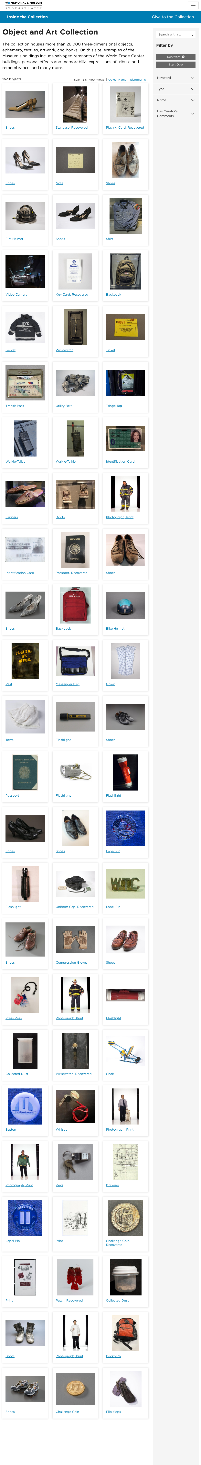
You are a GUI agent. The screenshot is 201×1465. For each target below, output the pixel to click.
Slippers (11, 517)
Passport (12, 795)
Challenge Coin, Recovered (118, 1243)
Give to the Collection (173, 17)
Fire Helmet (14, 239)
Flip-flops (113, 1412)
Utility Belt (64, 406)
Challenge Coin (67, 1412)
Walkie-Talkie (15, 461)
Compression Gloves (71, 962)
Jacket (10, 350)
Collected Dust (16, 1074)
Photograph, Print (119, 517)
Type (160, 89)
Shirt (109, 239)
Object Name (117, 79)
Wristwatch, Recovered (74, 1074)
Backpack (113, 294)
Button (10, 1129)
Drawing (112, 1185)
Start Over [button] (176, 64)
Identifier (136, 79)
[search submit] (191, 34)
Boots (60, 517)
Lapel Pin (113, 851)
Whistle (61, 1129)
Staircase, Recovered (72, 127)
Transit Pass (14, 406)
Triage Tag (114, 406)
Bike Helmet (115, 628)
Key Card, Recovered (72, 294)
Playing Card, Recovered (125, 127)
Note (59, 183)
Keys (59, 1185)
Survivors (174, 56)
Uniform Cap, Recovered (75, 907)
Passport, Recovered (72, 573)
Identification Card (120, 461)
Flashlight (63, 740)
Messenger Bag (67, 684)
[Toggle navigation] (193, 5)
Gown (110, 684)
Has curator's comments (167, 113)
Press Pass (13, 1018)
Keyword (164, 78)
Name (161, 100)
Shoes (10, 127)
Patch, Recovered (69, 1300)
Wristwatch (64, 350)
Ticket (110, 350)
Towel (9, 740)
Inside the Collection (27, 17)
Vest (8, 684)
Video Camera (16, 294)
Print (59, 1241)
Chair (110, 1074)
